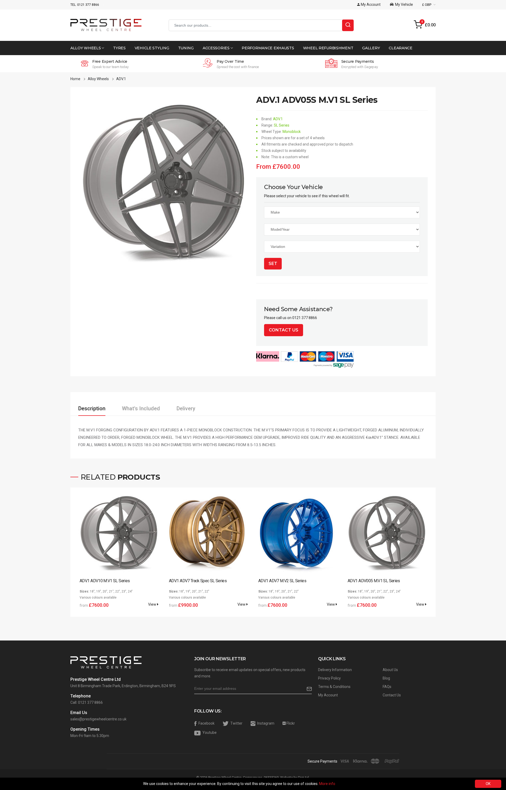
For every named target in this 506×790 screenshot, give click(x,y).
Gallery (371, 48)
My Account (328, 695)
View (152, 604)
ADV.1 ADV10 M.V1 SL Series (105, 580)
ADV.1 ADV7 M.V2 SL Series (282, 580)
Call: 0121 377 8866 (86, 702)
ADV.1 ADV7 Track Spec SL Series (198, 580)
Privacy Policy (329, 678)
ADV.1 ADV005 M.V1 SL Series (374, 580)
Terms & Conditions (334, 687)
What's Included (141, 408)
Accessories (217, 48)
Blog (386, 678)
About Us (390, 670)
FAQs (387, 687)
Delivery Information (335, 670)
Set (273, 263)
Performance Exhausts (268, 48)
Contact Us (283, 330)
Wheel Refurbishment (328, 48)
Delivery (186, 408)
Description (91, 408)
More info (327, 784)
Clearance (400, 48)
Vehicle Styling (152, 48)
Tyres (119, 48)
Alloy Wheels (86, 48)
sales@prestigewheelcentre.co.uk (98, 719)
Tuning (186, 48)
